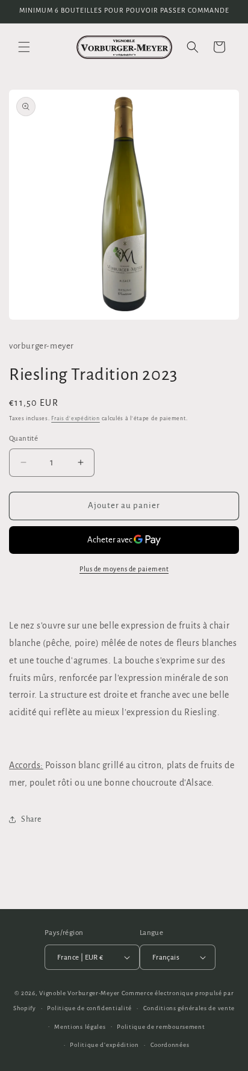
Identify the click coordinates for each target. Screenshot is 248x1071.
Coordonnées (170, 1045)
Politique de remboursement (161, 1026)
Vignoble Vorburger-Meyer (79, 993)
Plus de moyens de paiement (124, 569)
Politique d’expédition (104, 1045)
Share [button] (31, 819)
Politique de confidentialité (89, 1008)
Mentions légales (79, 1026)
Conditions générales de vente (189, 1008)
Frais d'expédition (75, 418)
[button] (24, 47)
